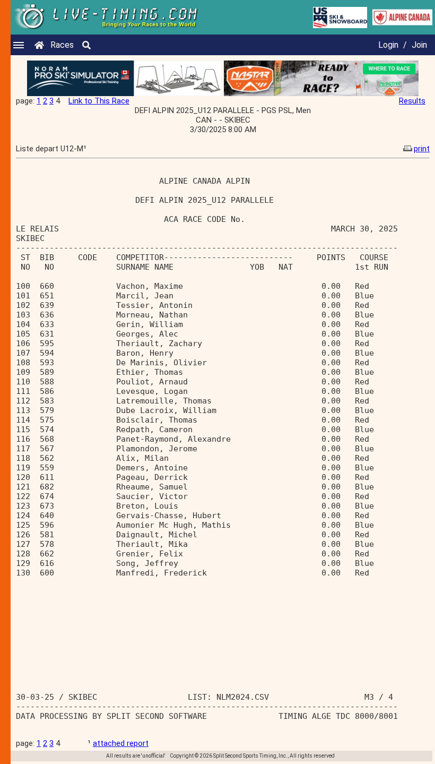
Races (62, 45)
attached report (121, 743)
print (422, 148)
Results (412, 101)
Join (419, 45)
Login (388, 45)
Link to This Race (98, 101)
